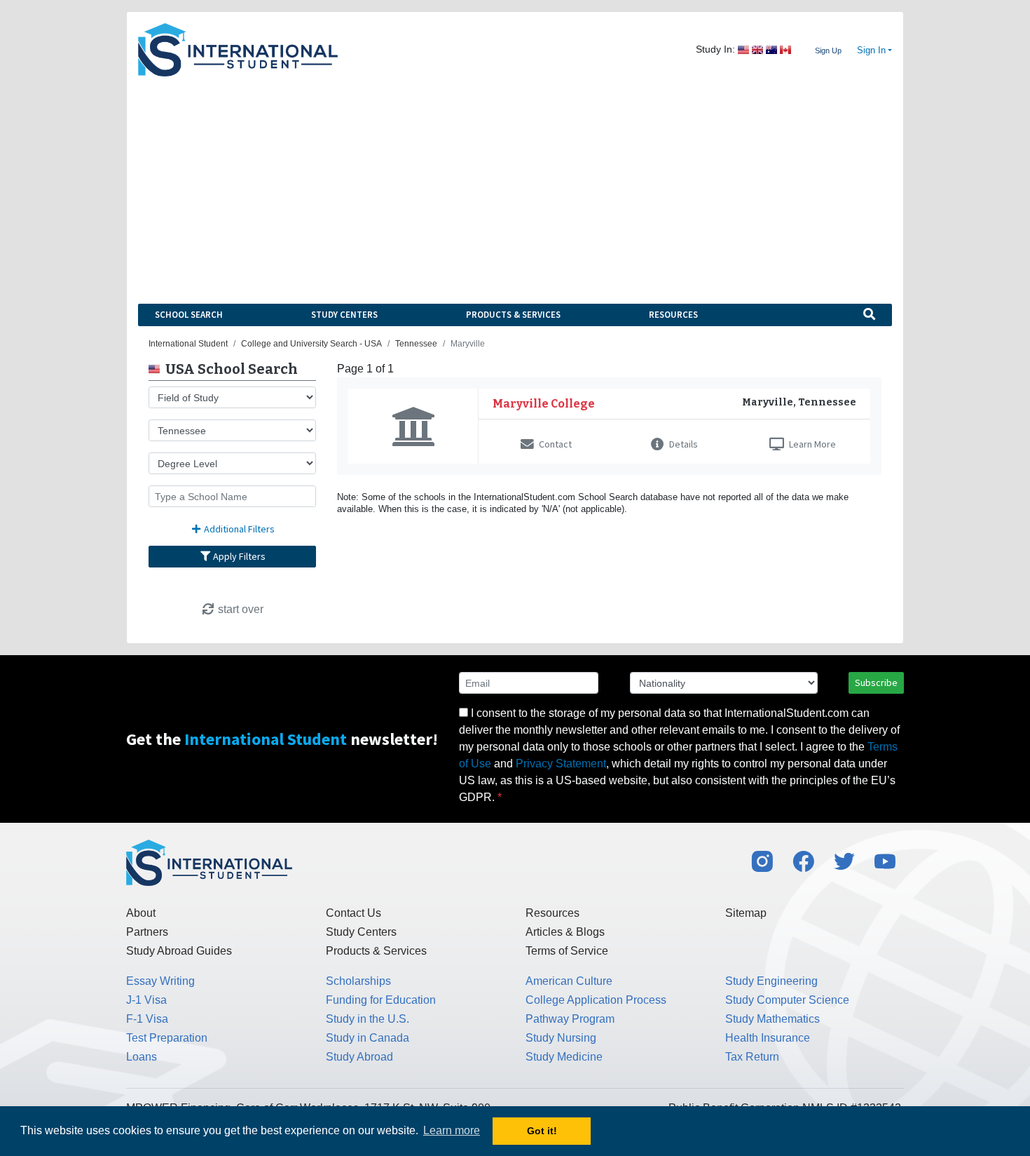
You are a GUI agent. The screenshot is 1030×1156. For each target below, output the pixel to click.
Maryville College (544, 403)
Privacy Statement (561, 763)
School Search (189, 315)
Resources (673, 315)
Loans (141, 1057)
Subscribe (876, 682)
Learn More (811, 444)
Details (682, 444)
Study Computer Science (787, 1000)
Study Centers (344, 315)
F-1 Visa (147, 1019)
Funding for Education (381, 1000)
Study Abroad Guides (179, 951)
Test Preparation (166, 1038)
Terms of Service (567, 951)
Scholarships (358, 981)
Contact (554, 444)
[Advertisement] (515, 181)
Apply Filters (238, 556)
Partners (147, 932)
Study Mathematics (772, 1019)
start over (239, 609)
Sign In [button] (871, 50)
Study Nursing (561, 1038)
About (141, 913)
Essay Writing (160, 981)
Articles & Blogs (565, 932)
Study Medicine (564, 1057)
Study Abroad (359, 1057)
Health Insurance (767, 1038)
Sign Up (828, 50)
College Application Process (596, 1000)
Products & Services (513, 315)
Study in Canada (367, 1038)
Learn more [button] (451, 1130)
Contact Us (353, 913)
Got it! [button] (542, 1130)
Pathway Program (570, 1019)
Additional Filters (238, 529)
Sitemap (746, 913)
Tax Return (752, 1057)
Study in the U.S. (367, 1019)
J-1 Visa (146, 1000)
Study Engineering (771, 981)
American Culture (569, 981)
